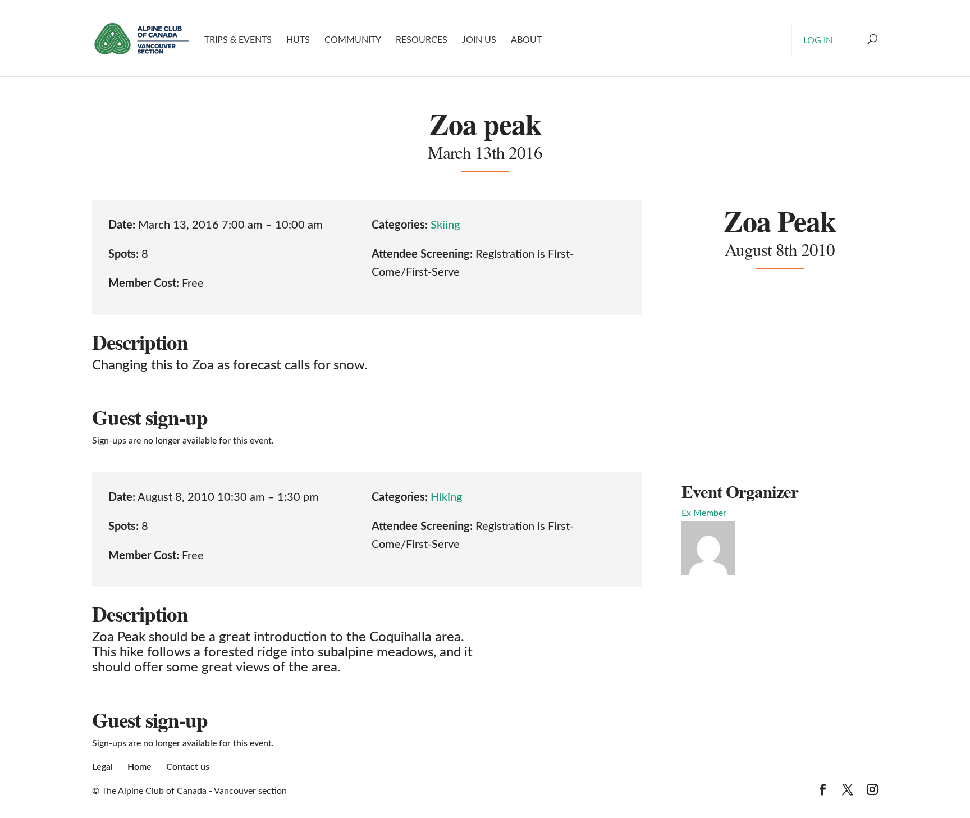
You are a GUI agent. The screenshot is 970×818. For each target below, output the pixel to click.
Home (139, 766)
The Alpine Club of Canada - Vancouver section (194, 791)
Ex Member (703, 513)
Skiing (445, 225)
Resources (421, 39)
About (526, 39)
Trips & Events (238, 39)
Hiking (446, 497)
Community (352, 39)
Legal (102, 766)
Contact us (187, 766)
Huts (298, 39)
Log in (817, 40)
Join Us (479, 39)
